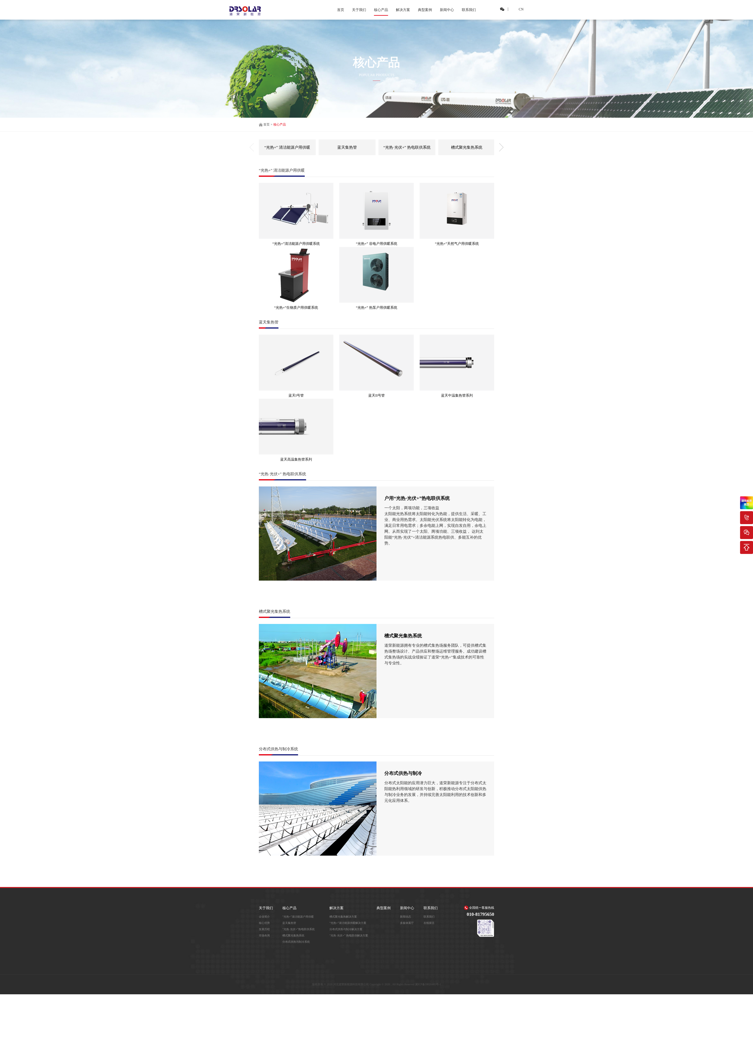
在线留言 (429, 923)
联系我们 (469, 10)
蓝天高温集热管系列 (296, 459)
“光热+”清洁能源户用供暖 (298, 916)
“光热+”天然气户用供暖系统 (457, 244)
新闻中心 (447, 10)
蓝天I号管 (296, 395)
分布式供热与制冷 (403, 773)
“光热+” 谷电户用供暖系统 (376, 244)
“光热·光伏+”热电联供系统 (298, 929)
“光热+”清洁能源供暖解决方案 (347, 923)
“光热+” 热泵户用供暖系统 (376, 308)
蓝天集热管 (347, 147)
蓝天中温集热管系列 (457, 395)
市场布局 (264, 935)
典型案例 (425, 10)
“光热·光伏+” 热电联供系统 (407, 147)
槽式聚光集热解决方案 (343, 916)
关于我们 (359, 10)
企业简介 (264, 916)
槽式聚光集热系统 (466, 147)
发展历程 (264, 929)
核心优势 (264, 923)
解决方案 (403, 10)
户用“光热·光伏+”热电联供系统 (417, 498)
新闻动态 (405, 916)
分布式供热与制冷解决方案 (345, 929)
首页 (340, 10)
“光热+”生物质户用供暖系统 (296, 308)
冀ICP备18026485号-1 (428, 984)
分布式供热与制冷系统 (296, 941)
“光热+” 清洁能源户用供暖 (287, 147)
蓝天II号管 (376, 395)
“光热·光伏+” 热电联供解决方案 (348, 935)
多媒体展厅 (407, 923)
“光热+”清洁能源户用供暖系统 (296, 244)
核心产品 (381, 10)
